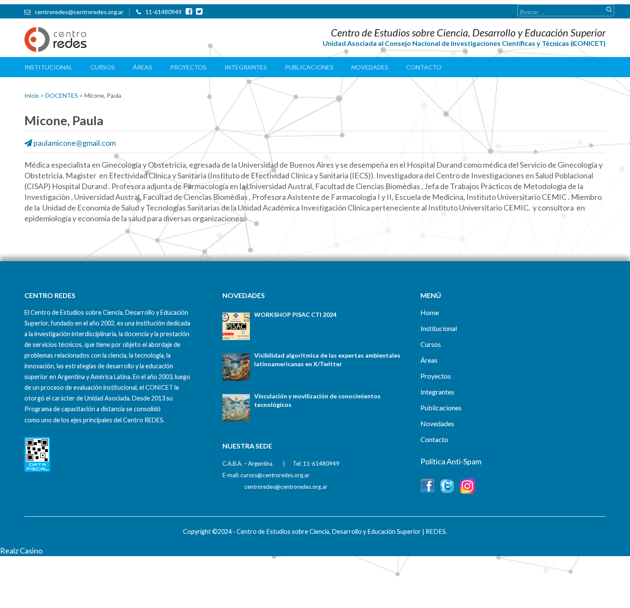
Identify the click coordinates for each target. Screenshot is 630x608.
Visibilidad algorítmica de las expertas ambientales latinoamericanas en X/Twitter (327, 359)
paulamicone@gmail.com (74, 142)
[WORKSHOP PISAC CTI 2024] (236, 326)
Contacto (423, 67)
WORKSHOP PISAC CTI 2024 (295, 314)
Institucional (48, 67)
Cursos (102, 67)
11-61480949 (163, 11)
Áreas (142, 67)
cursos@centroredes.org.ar (274, 475)
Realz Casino (21, 550)
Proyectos (188, 67)
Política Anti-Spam (450, 461)
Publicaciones (309, 67)
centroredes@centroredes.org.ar (79, 11)
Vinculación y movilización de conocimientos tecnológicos (317, 400)
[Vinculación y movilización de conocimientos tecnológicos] (236, 407)
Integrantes (246, 67)
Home (429, 312)
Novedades (369, 67)
